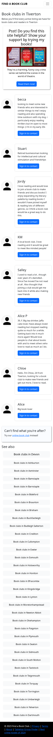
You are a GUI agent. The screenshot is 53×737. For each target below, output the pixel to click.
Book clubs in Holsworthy (26, 565)
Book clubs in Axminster (26, 470)
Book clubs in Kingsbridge (26, 589)
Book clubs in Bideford (26, 494)
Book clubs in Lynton (26, 596)
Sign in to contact (28, 133)
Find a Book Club (14, 4)
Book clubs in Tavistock (26, 667)
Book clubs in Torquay (26, 683)
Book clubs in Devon (26, 454)
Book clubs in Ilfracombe (26, 581)
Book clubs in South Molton (26, 659)
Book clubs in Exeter (26, 549)
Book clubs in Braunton (27, 502)
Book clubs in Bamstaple (26, 478)
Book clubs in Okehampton (26, 620)
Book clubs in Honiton (26, 573)
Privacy (35, 726)
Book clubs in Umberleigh (26, 699)
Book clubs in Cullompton (26, 541)
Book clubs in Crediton (26, 533)
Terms (45, 726)
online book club (20, 435)
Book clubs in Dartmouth (26, 715)
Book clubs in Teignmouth (26, 675)
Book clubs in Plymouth (26, 636)
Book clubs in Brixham (26, 510)
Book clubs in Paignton (26, 628)
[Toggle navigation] (47, 4)
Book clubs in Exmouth (26, 557)
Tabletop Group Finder (26, 729)
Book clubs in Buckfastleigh (26, 518)
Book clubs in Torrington (26, 691)
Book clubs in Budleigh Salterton (26, 525)
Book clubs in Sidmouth (26, 652)
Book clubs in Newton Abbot (26, 612)
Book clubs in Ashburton (26, 462)
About (9, 729)
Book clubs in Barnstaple (26, 486)
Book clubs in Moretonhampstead (26, 604)
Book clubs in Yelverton (26, 707)
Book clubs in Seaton (26, 644)
